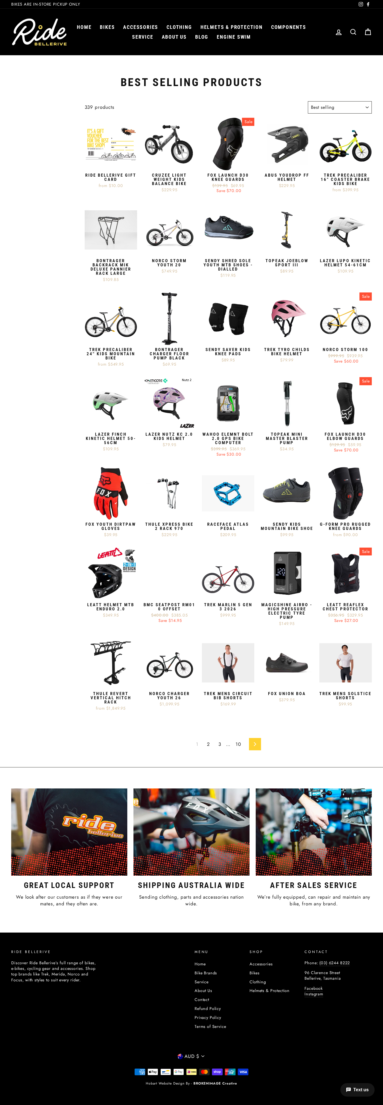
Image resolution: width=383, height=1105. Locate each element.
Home (84, 27)
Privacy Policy (208, 1017)
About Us (203, 990)
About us (174, 37)
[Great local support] (69, 831)
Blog (201, 37)
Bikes (107, 27)
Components (288, 27)
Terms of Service (210, 1026)
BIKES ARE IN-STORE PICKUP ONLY (45, 4)
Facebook (313, 988)
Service (142, 37)
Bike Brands (206, 973)
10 (238, 744)
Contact (202, 999)
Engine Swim (234, 37)
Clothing (179, 27)
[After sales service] (314, 831)
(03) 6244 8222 (334, 963)
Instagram (313, 994)
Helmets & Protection (231, 27)
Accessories (140, 27)
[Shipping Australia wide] (191, 831)
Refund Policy (208, 1008)
